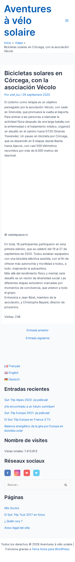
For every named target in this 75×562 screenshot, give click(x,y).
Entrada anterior (37, 330)
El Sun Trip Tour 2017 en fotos (24, 515)
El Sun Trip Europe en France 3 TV (27, 419)
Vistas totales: (14, 451)
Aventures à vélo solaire (28, 20)
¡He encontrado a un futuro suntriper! (29, 406)
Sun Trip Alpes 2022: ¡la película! (26, 400)
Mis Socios (11, 508)
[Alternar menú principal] (67, 20)
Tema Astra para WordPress (51, 549)
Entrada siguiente (37, 338)
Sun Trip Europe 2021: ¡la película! (27, 413)
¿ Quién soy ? (13, 521)
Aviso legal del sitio (17, 528)
